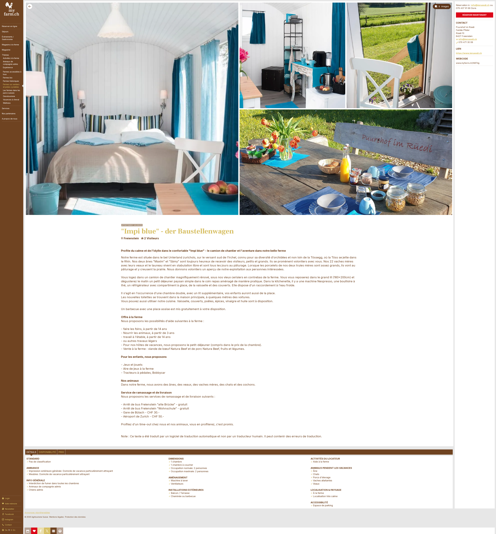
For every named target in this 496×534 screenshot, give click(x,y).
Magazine (6, 50)
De (6, 530)
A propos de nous (9, 119)
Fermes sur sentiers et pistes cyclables (11, 85)
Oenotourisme (9, 96)
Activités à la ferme (11, 58)
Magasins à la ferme (10, 44)
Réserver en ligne (9, 26)
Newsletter (9, 509)
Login (7, 498)
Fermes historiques (11, 81)
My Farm (11, 9)
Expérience (8, 67)
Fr (9, 530)
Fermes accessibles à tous (12, 73)
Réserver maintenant (474, 15)
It (11, 530)
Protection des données (75, 517)
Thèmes (5, 55)
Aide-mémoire (11, 504)
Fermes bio (7, 78)
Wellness (7, 103)
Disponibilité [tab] (47, 452)
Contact (8, 525)
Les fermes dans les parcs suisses (11, 91)
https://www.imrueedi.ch (469, 53)
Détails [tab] (31, 452)
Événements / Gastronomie (8, 38)
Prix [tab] (61, 452)
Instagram (9, 519)
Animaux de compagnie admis (10, 62)
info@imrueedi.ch (480, 5)
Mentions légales (56, 517)
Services (5, 108)
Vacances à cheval (11, 99)
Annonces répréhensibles (37, 512)
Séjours (5, 31)
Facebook (9, 514)
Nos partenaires (9, 113)
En (14, 530)
